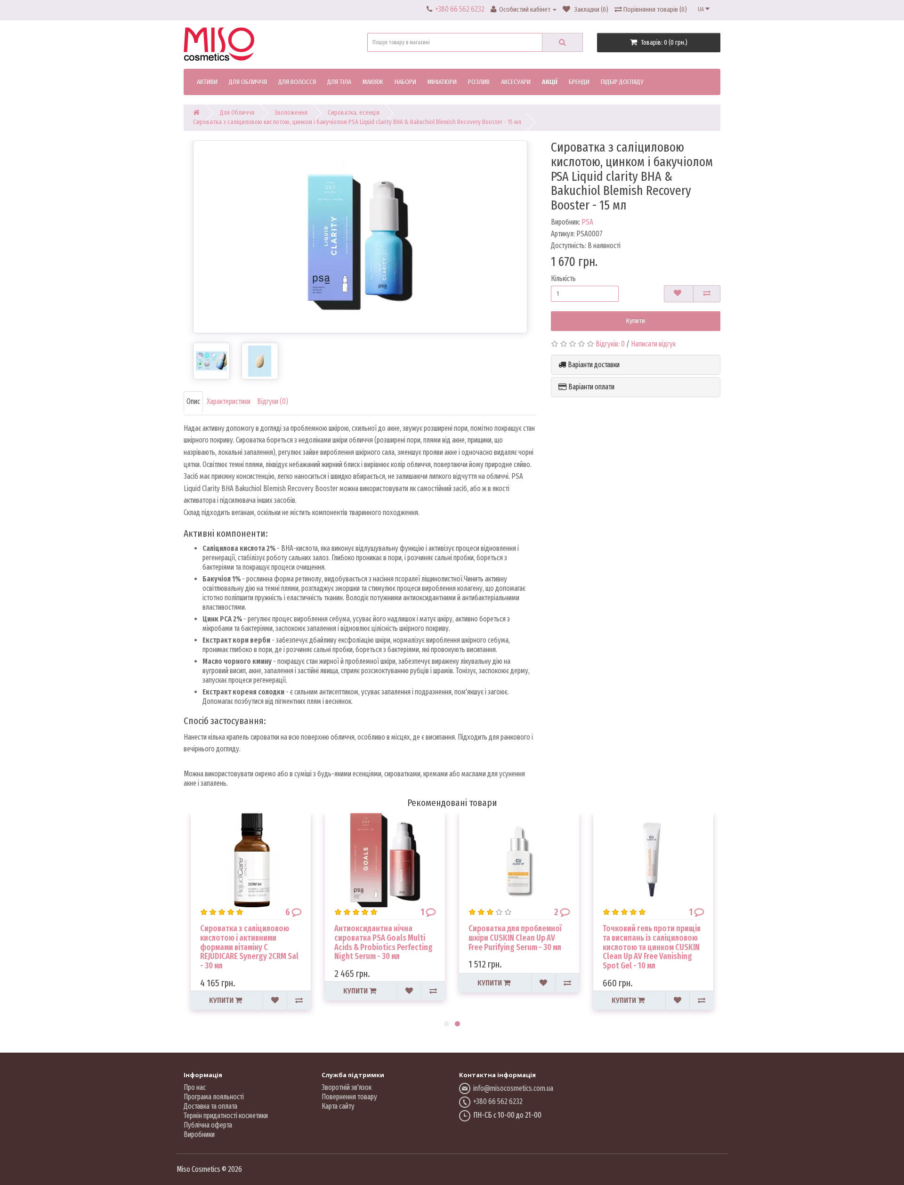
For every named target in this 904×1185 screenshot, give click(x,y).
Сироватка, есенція (353, 113)
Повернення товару (349, 1096)
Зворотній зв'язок (346, 1087)
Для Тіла (339, 82)
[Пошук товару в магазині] (562, 42)
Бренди (579, 82)
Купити (635, 320)
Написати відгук (653, 343)
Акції (549, 82)
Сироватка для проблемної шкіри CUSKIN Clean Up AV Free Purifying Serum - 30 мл (515, 937)
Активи (207, 82)
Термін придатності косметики (226, 1115)
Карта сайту (338, 1106)
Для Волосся (297, 82)
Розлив (479, 82)
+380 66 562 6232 (498, 1101)
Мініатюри (442, 82)
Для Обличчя (248, 82)
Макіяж (373, 82)
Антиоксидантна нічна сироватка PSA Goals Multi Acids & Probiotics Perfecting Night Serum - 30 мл (383, 942)
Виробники (199, 1134)
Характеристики (228, 401)
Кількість (563, 278)
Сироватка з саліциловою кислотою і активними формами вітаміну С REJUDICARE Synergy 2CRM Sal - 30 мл (249, 947)
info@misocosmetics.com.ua (511, 1088)
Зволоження (290, 113)
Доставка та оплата (210, 1106)
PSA (587, 222)
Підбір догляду (622, 82)
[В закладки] (679, 293)
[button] (635, 364)
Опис (193, 401)
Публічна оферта (208, 1125)
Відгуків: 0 (610, 343)
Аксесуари (516, 82)
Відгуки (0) (272, 401)
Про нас (195, 1087)
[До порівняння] (706, 293)
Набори (405, 82)
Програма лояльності (214, 1096)
